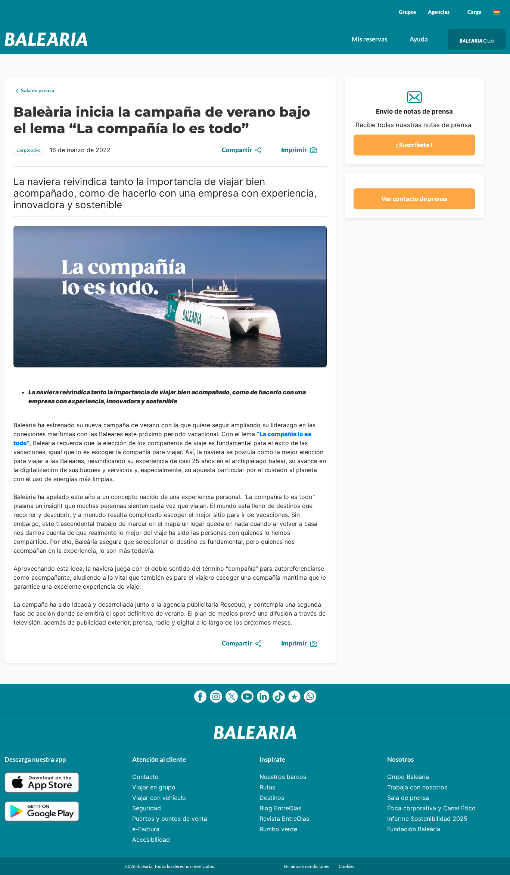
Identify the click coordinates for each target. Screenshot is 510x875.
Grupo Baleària (408, 776)
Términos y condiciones (306, 866)
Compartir (237, 150)
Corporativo (28, 150)
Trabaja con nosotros (417, 787)
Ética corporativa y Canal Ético (431, 808)
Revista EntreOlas (284, 818)
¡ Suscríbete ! (414, 145)
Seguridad (146, 808)
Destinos (271, 797)
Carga (474, 12)
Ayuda (419, 39)
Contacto (145, 776)
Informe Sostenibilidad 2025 (427, 818)
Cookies (346, 866)
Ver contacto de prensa (414, 199)
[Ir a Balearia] (47, 39)
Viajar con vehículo (159, 797)
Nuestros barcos (282, 776)
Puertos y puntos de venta (169, 818)
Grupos (407, 12)
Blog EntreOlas (280, 808)
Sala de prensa (408, 797)
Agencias (439, 12)
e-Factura (145, 829)
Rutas (267, 787)
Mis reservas (369, 39)
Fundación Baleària (413, 829)
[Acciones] (497, 11)
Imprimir (294, 150)
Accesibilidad (151, 839)
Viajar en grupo (153, 787)
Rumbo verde (278, 829)
